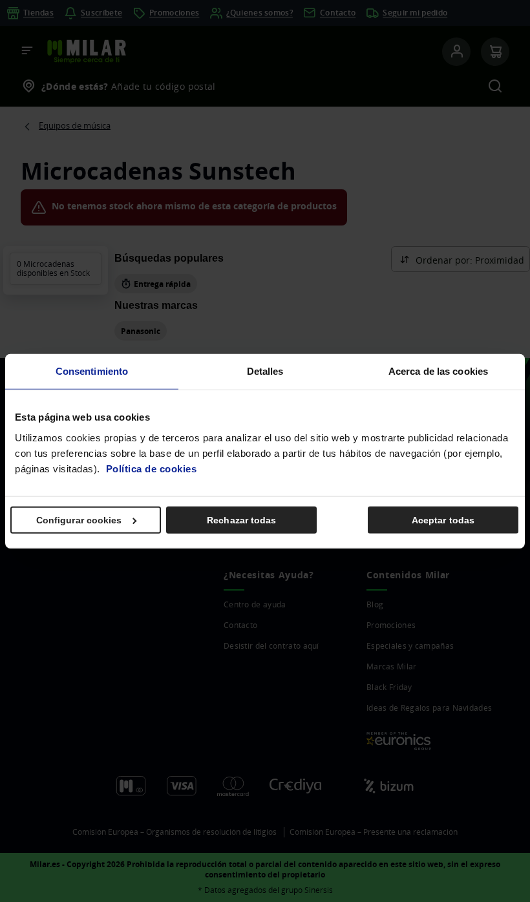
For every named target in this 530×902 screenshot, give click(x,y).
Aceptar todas (443, 519)
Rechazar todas (241, 519)
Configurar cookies (79, 519)
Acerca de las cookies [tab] (438, 371)
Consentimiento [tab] (92, 371)
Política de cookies (151, 468)
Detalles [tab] (265, 371)
